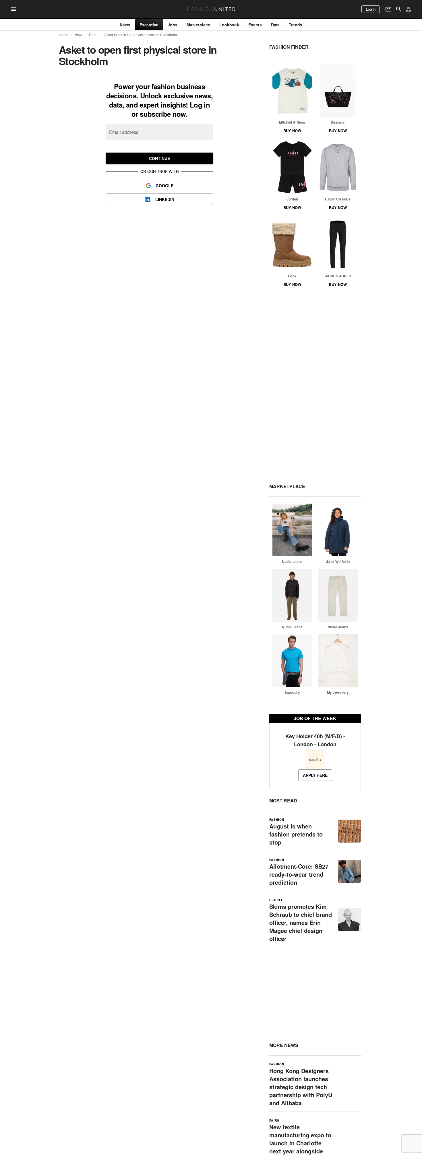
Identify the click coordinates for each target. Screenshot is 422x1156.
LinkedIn (164, 199)
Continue (159, 158)
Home (64, 35)
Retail (93, 35)
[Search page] (399, 9)
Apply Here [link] (315, 775)
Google (164, 185)
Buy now (292, 130)
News (79, 35)
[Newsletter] (388, 9)
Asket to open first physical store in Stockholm (140, 35)
